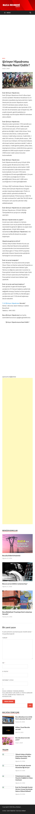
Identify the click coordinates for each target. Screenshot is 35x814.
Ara (30, 705)
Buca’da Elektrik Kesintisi (11, 556)
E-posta (5, 671)
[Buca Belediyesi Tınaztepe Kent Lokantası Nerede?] (17, 600)
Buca (3, 58)
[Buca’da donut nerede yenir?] (8, 738)
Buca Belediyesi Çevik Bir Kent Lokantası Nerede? (23, 718)
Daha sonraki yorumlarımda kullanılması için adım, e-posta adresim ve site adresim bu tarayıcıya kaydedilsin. (17, 693)
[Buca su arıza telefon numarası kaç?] (17, 572)
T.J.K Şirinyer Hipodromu (10, 303)
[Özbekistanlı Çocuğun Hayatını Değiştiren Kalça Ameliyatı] (8, 776)
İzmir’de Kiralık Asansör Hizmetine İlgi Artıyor (23, 766)
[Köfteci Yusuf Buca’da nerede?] (8, 727)
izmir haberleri (11, 810)
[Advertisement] (17, 36)
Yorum (5, 638)
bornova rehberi (21, 810)
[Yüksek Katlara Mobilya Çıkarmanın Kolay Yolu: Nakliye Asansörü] (8, 754)
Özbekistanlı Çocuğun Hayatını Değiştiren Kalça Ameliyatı (24, 778)
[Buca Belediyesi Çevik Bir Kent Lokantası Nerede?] (8, 717)
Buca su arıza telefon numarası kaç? (14, 584)
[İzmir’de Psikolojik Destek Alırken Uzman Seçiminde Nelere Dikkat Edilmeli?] (8, 787)
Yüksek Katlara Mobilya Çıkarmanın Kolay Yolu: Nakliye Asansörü (23, 756)
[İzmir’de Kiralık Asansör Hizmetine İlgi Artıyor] (8, 766)
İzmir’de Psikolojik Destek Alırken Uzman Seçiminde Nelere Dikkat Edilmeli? (24, 789)
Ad (3, 663)
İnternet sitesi (8, 680)
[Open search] (30, 13)
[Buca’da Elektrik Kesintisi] (17, 544)
